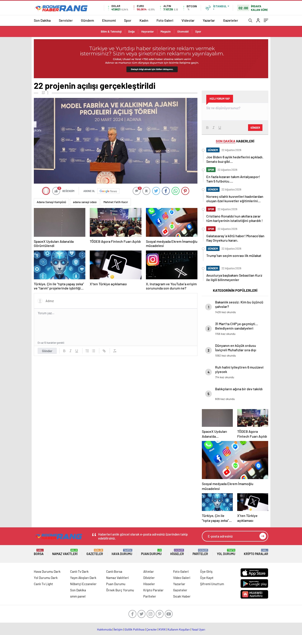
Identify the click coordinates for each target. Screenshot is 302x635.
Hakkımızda (104, 629)
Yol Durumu (226, 552)
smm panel (78, 596)
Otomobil (183, 31)
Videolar (188, 20)
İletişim (118, 629)
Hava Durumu (122, 552)
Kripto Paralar (256, 552)
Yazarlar (209, 20)
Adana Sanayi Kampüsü (51, 202)
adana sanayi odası (85, 202)
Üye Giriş (206, 571)
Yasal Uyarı (198, 629)
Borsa (39, 552)
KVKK (162, 629)
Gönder (47, 351)
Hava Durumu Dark (47, 571)
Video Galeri (181, 578)
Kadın (144, 20)
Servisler (66, 20)
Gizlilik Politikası (134, 629)
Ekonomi (109, 20)
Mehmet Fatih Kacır (115, 202)
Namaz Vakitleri (65, 552)
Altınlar (148, 571)
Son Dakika (42, 20)
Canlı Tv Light (43, 584)
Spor (127, 20)
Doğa (131, 31)
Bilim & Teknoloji (111, 31)
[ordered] (87, 350)
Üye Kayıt (207, 578)
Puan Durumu (151, 552)
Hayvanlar (147, 31)
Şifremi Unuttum (212, 584)
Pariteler (200, 552)
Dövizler (149, 578)
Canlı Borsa (114, 571)
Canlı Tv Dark (79, 571)
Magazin (166, 31)
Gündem (87, 20)
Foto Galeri (165, 20)
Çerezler (151, 629)
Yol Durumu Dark (46, 578)
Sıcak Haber (182, 596)
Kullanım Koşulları (179, 629)
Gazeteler (230, 20)
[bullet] (93, 350)
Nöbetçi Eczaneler (83, 584)
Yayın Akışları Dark (83, 578)
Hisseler (177, 552)
